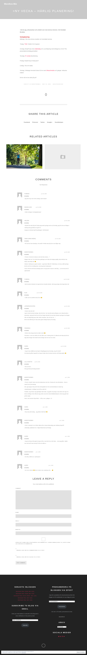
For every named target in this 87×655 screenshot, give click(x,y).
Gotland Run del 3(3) (25, 597)
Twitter (42, 122)
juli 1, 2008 (67, 377)
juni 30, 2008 (44, 193)
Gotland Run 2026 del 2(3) (25, 593)
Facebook (27, 122)
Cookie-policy (23, 652)
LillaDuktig (38, 49)
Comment (18, 488)
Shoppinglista (62, 156)
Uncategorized (58, 84)
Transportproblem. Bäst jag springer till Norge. (24, 156)
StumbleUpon (59, 122)
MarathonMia (36, 84)
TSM (25, 44)
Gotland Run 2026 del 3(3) (25, 591)
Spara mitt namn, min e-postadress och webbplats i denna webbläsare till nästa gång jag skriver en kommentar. (43, 543)
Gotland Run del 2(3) (25, 600)
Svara (26, 196)
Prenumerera (62, 606)
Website (18, 529)
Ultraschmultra (50, 70)
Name (17, 512)
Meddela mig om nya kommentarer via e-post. (31, 550)
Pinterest (35, 122)
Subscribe (25, 625)
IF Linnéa (27, 56)
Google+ (49, 122)
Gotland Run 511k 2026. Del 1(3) (25, 595)
